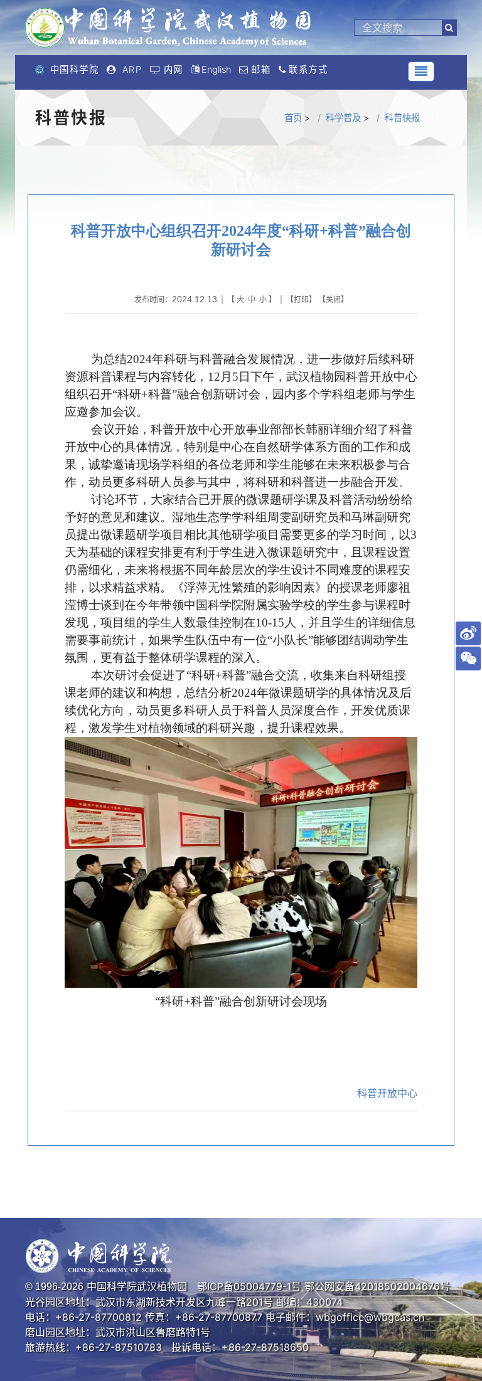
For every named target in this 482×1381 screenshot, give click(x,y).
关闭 (333, 299)
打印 (301, 299)
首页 (293, 117)
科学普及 (343, 117)
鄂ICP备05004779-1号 (249, 1286)
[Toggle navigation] (421, 71)
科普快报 (402, 117)
